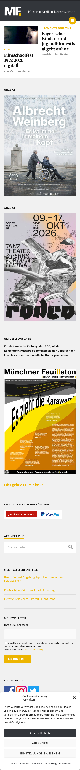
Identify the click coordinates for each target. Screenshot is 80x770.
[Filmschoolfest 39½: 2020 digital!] (21, 35)
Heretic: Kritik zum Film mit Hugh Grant (29, 598)
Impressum (64, 763)
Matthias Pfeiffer (20, 71)
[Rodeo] (40, 320)
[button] (74, 698)
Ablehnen (40, 743)
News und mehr (61, 27)
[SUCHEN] (70, 547)
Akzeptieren (40, 733)
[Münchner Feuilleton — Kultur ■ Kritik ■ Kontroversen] (40, 11)
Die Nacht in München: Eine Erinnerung (29, 590)
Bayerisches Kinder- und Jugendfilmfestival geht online (59, 41)
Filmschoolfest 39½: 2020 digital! (18, 60)
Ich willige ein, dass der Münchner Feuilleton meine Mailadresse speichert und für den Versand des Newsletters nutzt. (39, 646)
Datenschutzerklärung (44, 763)
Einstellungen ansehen (40, 753)
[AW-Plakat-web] (40, 195)
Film (7, 49)
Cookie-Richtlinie (19, 763)
